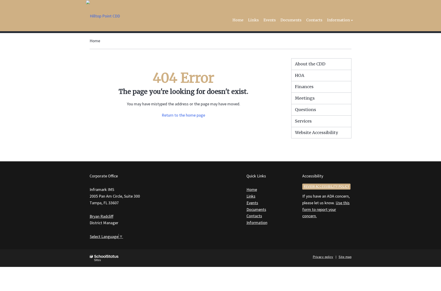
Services (303, 121)
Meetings (305, 98)
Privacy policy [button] (323, 257)
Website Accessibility (316, 132)
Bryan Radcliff (101, 216)
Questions (305, 109)
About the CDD (310, 64)
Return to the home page (183, 115)
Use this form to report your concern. (326, 209)
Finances (304, 86)
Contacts (254, 215)
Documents (256, 209)
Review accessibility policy (326, 186)
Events (252, 202)
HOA (299, 75)
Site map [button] (345, 257)
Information (256, 222)
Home (95, 40)
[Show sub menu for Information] (352, 20)
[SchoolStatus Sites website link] (104, 258)
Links (250, 196)
